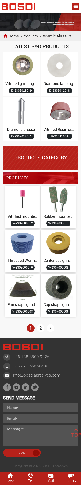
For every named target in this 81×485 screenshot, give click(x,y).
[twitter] (35, 387)
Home (13, 36)
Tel (30, 481)
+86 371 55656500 (30, 365)
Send (22, 452)
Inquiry (70, 481)
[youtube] (16, 387)
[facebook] (7, 387)
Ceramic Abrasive (56, 36)
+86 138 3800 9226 (31, 356)
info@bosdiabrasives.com (36, 375)
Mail (50, 481)
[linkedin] (25, 387)
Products (30, 36)
